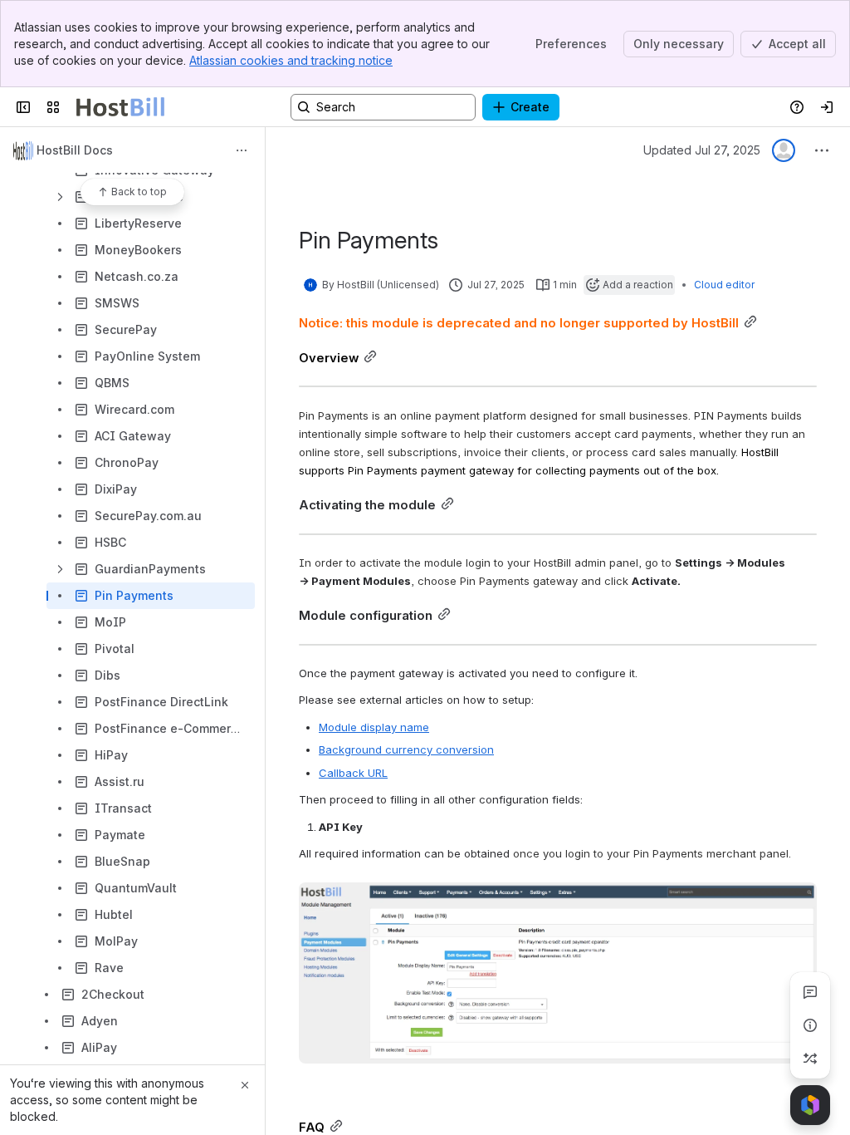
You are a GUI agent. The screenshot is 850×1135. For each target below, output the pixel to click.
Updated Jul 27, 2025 (701, 150)
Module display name (374, 727)
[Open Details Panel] (810, 1025)
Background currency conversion (406, 749)
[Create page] (810, 1058)
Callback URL (353, 772)
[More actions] (242, 150)
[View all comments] (810, 992)
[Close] (245, 1085)
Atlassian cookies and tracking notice (291, 60)
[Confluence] (120, 107)
